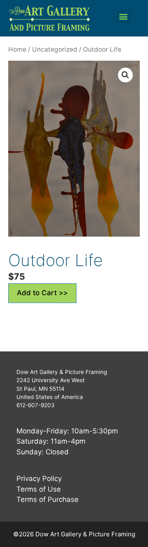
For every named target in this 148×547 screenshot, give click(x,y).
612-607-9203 (35, 405)
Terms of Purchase (47, 499)
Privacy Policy (39, 478)
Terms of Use (38, 489)
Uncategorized (54, 49)
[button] (123, 16)
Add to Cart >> (42, 293)
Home (17, 49)
